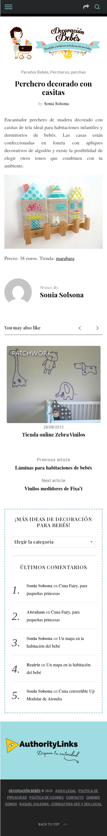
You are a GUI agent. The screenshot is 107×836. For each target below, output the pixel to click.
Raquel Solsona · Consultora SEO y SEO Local (60, 804)
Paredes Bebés (35, 72)
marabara (65, 258)
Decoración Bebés (25, 791)
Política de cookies (46, 797)
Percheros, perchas (68, 72)
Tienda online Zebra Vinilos (53, 434)
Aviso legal (65, 791)
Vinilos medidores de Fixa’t (53, 485)
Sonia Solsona (56, 103)
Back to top (49, 824)
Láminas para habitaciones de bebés (53, 464)
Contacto (75, 797)
